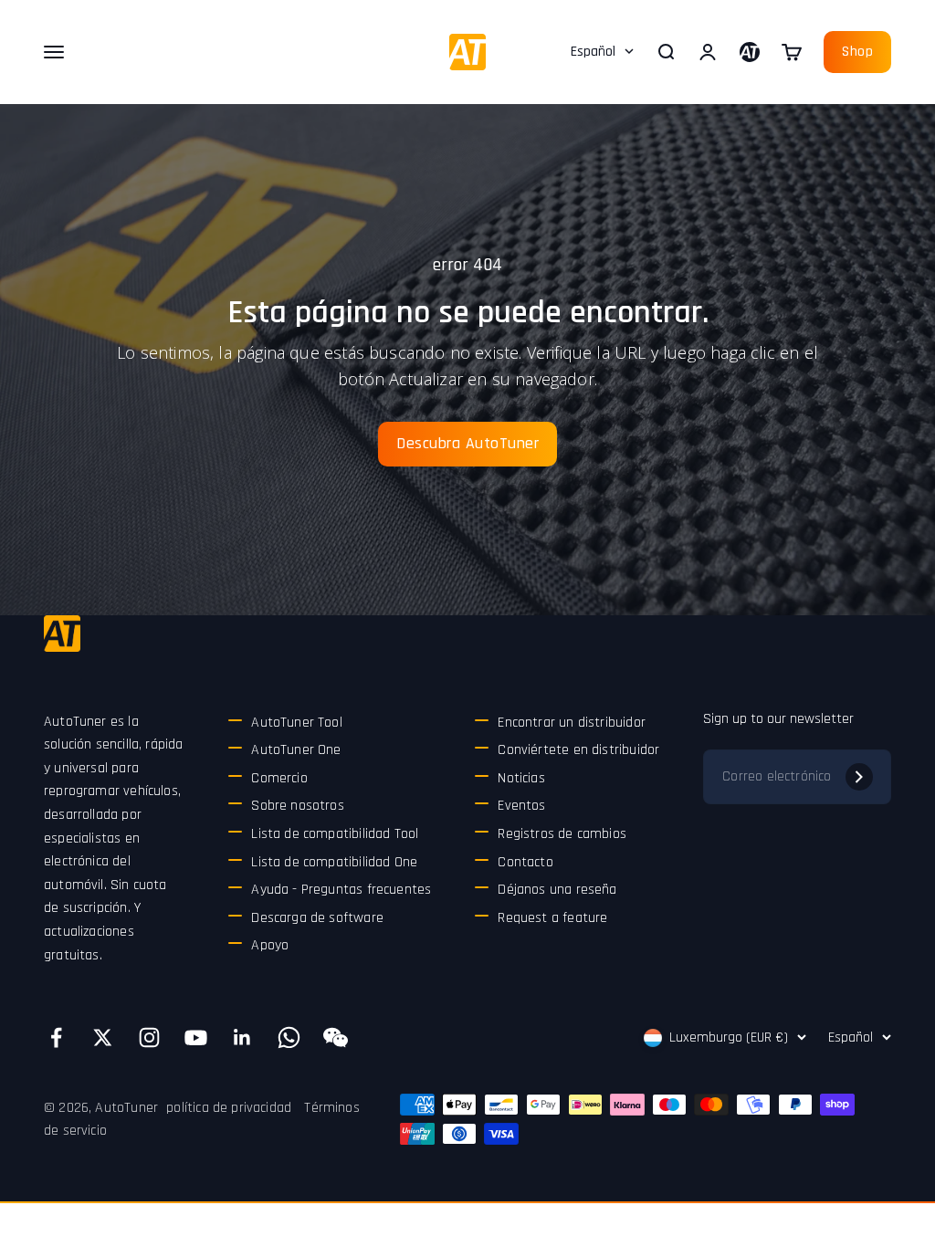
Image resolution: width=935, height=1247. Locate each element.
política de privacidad (228, 1107)
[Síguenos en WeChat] (335, 1037)
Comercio (279, 778)
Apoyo (270, 945)
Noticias (521, 778)
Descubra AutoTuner (467, 443)
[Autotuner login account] (750, 52)
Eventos (521, 805)
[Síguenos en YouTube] (196, 1037)
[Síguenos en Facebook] (56, 1037)
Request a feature (552, 917)
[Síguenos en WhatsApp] (289, 1037)
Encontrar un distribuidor (572, 722)
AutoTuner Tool (296, 722)
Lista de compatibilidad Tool (334, 834)
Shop (857, 51)
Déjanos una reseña (557, 889)
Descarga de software (317, 917)
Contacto (525, 862)
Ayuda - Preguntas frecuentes (341, 889)
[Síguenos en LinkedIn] (242, 1037)
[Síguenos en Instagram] (149, 1037)
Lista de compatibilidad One (334, 862)
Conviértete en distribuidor (578, 750)
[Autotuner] (62, 633)
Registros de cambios (562, 834)
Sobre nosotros (297, 805)
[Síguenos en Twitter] (102, 1037)
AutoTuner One (296, 750)
